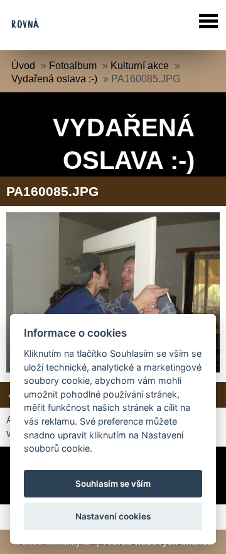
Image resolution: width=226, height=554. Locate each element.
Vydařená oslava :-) (54, 78)
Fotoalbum (73, 65)
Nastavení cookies (113, 516)
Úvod (23, 65)
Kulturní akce (139, 65)
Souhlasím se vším (113, 484)
